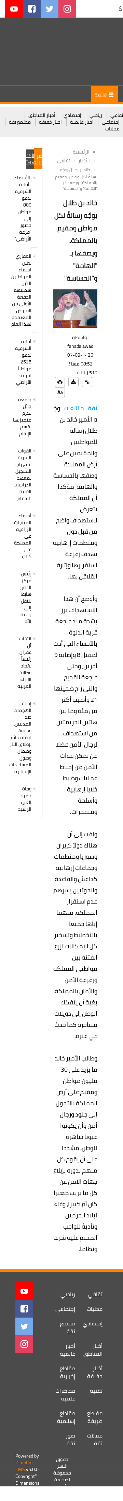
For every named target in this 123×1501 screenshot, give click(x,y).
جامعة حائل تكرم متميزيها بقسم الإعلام (22, 416)
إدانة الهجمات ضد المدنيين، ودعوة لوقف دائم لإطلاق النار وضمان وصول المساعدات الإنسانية (20, 737)
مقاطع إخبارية (67, 1372)
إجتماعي (111, 122)
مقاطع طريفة (94, 1417)
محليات (112, 128)
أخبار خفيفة (94, 1372)
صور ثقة (70, 1439)
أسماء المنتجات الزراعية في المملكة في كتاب (22, 536)
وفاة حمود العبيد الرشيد (24, 798)
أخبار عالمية (67, 1350)
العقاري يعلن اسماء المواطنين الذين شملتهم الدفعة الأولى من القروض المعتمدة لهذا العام (21, 290)
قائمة (101, 94)
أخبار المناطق (41, 115)
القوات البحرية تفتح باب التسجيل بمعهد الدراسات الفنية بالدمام (22, 474)
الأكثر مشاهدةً (38, 159)
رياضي (96, 115)
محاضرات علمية (65, 1395)
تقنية (96, 1391)
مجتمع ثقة (20, 122)
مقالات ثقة (94, 1439)
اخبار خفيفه (50, 122)
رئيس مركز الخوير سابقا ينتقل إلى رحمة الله (25, 597)
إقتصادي (72, 115)
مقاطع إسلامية (66, 1417)
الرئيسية (82, 151)
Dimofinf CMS (24, 1466)
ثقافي (116, 115)
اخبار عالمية (82, 122)
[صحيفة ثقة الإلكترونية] (88, 51)
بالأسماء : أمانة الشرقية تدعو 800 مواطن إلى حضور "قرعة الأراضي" (22, 208)
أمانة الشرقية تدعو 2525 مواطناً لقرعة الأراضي (23, 362)
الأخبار (84, 160)
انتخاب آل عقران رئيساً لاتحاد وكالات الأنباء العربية (24, 662)
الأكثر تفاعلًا (30, 159)
